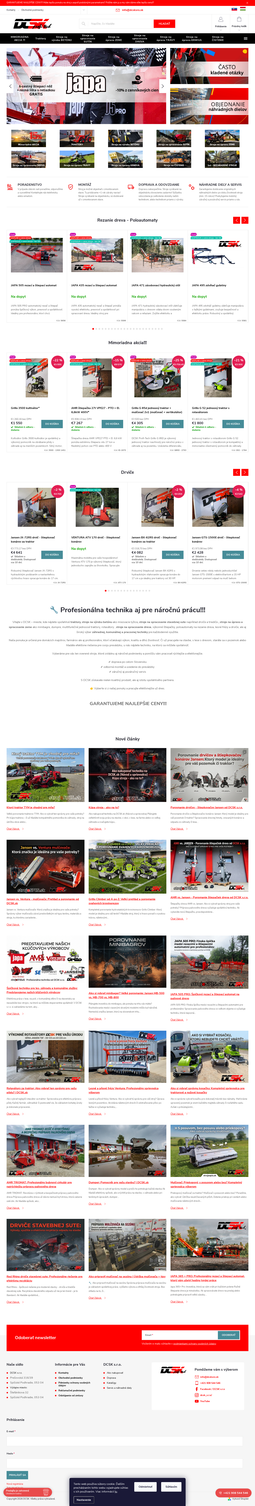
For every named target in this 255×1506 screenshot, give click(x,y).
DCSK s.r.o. (16, 1373)
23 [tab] (162, 329)
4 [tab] (102, 329)
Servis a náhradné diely (119, 1388)
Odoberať (229, 1335)
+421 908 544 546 (210, 1383)
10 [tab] (121, 329)
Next (244, 220)
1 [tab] (93, 329)
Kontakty (11, 10)
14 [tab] (134, 329)
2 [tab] (96, 329)
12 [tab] (127, 329)
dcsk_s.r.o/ (206, 1395)
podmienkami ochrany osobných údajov (194, 1343)
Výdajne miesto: (18, 1387)
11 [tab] (124, 329)
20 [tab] (152, 329)
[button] (10, 86)
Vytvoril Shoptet (240, 1498)
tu (116, 1492)
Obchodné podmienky (32, 10)
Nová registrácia (15, 1484)
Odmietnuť (145, 1487)
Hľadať (164, 24)
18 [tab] (146, 329)
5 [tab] (106, 329)
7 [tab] (112, 329)
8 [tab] (115, 329)
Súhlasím (171, 1487)
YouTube (205, 1401)
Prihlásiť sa (17, 1475)
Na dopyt (18, 296)
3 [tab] (99, 329)
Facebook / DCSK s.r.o (212, 1389)
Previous (236, 220)
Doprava (111, 1378)
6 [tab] (109, 329)
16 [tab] (140, 329)
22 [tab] (159, 329)
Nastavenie (84, 1500)
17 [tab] (143, 329)
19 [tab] (149, 329)
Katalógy (111, 1383)
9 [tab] (118, 329)
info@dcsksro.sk (209, 1377)
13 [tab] (130, 329)
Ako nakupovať (115, 1373)
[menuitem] (20, 38)
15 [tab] (137, 329)
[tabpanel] (37, 276)
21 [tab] (155, 329)
